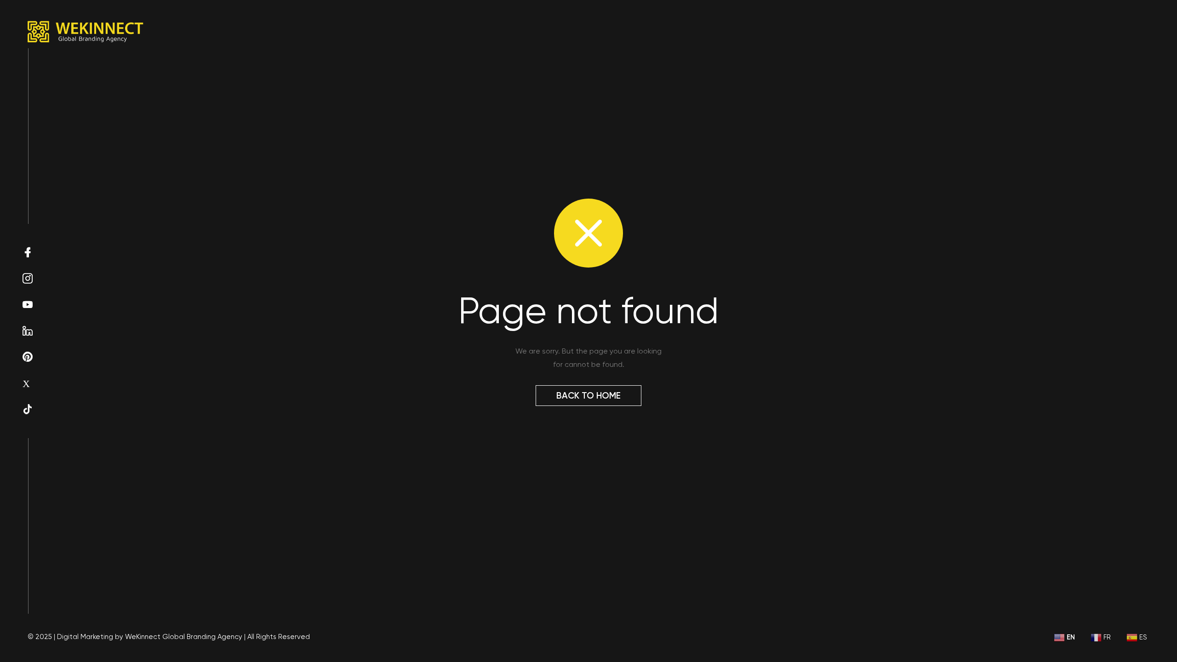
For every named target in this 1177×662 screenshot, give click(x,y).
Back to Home (588, 395)
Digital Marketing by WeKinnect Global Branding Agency (149, 637)
